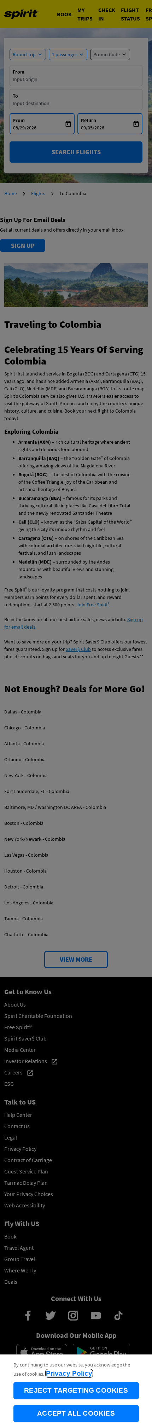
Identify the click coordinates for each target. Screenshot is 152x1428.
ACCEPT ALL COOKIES (76, 1413)
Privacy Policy (69, 1373)
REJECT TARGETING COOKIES (76, 1390)
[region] (76, 1391)
